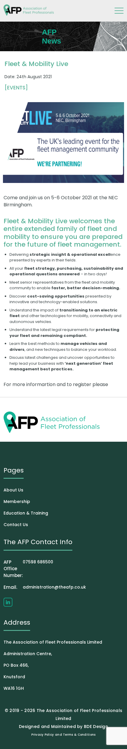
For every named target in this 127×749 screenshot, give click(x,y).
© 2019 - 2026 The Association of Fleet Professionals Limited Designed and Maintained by (64, 718)
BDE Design (96, 726)
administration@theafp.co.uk (45, 587)
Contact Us (16, 525)
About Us (13, 490)
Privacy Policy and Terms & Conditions (63, 734)
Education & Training (26, 513)
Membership (17, 501)
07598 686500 (28, 568)
